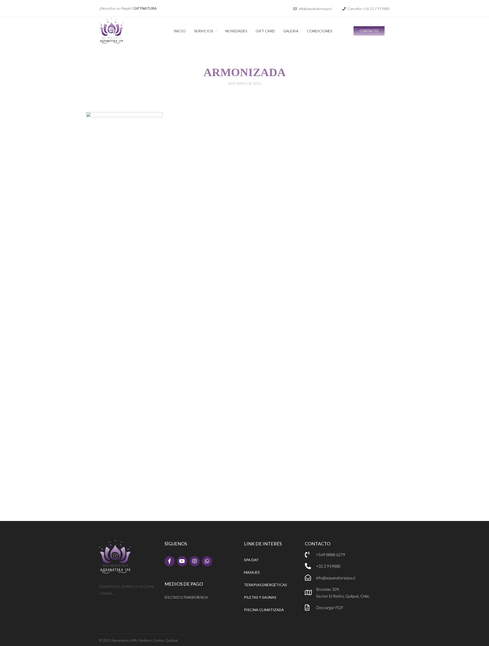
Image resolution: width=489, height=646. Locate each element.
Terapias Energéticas (265, 585)
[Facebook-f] (170, 561)
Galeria (290, 31)
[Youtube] (182, 561)
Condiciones (319, 31)
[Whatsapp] (207, 561)
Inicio (180, 31)
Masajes (252, 572)
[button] (312, 8)
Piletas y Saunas (260, 597)
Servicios (203, 31)
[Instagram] (194, 561)
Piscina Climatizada (264, 610)
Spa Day (251, 560)
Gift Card (265, 31)
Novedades (236, 31)
